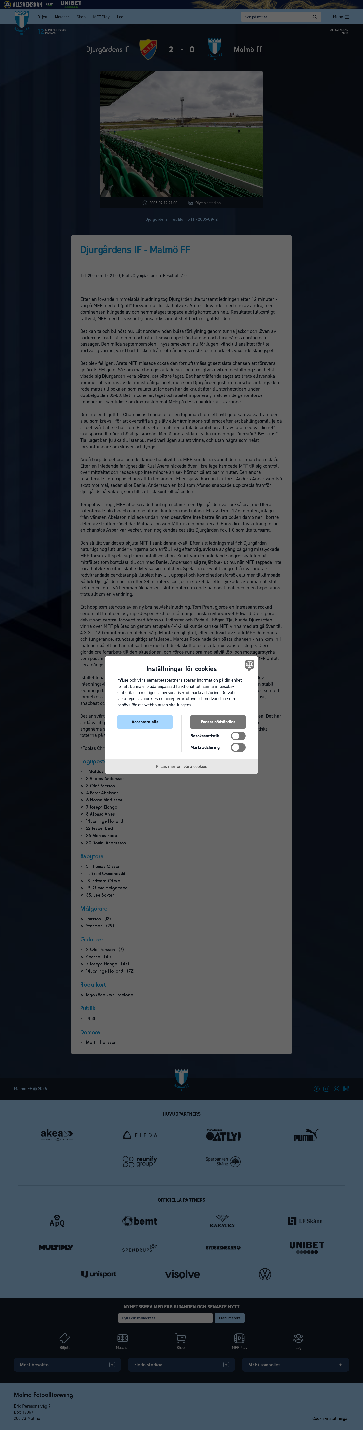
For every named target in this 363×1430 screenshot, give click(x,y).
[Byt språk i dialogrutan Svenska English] (249, 665)
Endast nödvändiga (218, 722)
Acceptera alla (145, 722)
